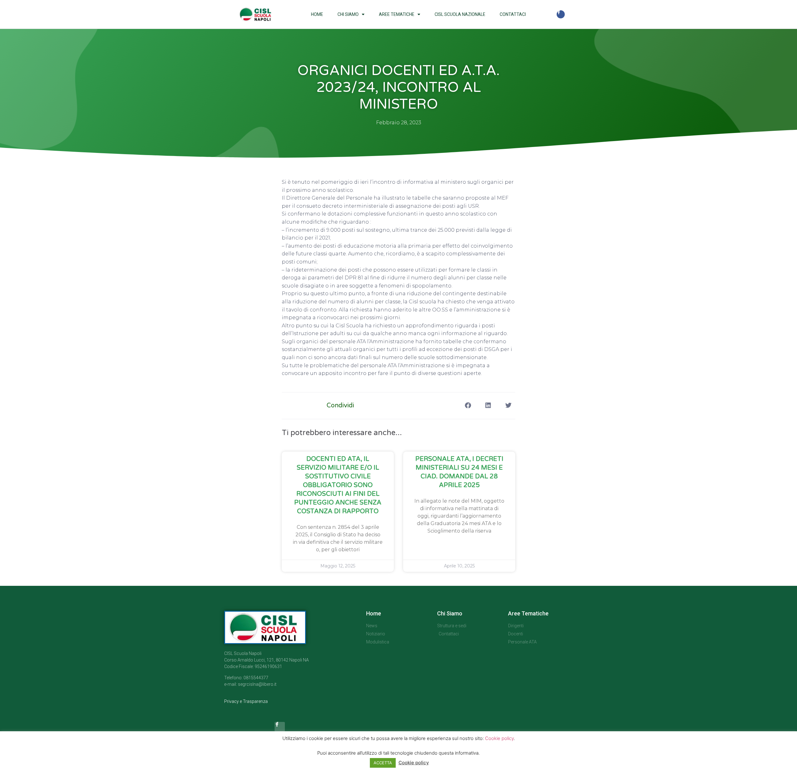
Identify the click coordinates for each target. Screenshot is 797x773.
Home (317, 14)
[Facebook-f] (561, 14)
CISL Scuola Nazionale (460, 14)
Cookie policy (499, 738)
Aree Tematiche (396, 14)
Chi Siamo (348, 14)
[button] (468, 406)
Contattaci (513, 14)
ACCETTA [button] (383, 762)
